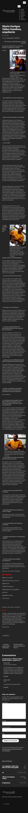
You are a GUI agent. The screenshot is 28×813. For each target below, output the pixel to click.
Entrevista (17, 38)
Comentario (5, 702)
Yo (3, 772)
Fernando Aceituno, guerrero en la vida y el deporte (19, 645)
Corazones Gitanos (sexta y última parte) (6, 645)
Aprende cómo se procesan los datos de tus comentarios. (12, 749)
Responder (6, 676)
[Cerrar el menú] (19, 6)
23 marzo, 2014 (7, 679)
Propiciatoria (6, 782)
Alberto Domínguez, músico (8, 777)
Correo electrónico (6, 727)
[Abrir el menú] (24, 2)
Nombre (4, 720)
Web (3, 733)
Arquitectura (6, 635)
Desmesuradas (10, 38)
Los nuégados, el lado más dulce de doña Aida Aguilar (10, 766)
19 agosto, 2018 (7, 662)
